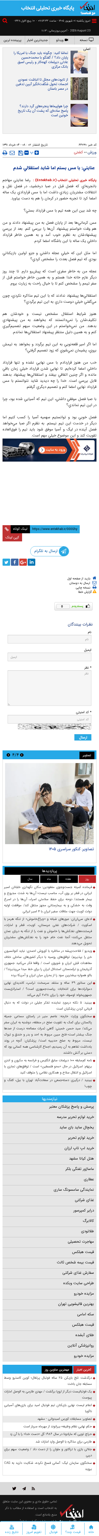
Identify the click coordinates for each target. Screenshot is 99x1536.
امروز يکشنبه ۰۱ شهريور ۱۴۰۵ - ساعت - (63, 21)
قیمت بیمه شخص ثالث (75, 1262)
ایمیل (87, 650)
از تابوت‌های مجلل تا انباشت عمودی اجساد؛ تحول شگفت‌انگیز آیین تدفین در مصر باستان (42, 84)
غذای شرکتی (84, 1200)
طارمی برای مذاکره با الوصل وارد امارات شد (64, 1441)
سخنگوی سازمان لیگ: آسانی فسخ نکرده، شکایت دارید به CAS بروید (48, 1466)
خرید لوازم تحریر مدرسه (75, 1117)
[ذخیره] (20, 153)
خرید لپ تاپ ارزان (79, 1148)
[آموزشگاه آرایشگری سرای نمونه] (49, 508)
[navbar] (94, 21)
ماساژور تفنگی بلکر (79, 1169)
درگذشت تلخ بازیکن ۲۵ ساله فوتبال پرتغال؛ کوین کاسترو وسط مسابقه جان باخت (48, 1381)
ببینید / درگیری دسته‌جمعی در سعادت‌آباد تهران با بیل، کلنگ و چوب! (48, 1083)
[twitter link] (14, 1488)
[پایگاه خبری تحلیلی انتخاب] (87, 7)
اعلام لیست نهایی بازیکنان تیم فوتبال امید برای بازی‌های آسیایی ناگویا (48, 1408)
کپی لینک (12, 537)
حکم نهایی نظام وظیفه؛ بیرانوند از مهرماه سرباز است (57, 1426)
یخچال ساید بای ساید (76, 1127)
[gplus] (23, 562)
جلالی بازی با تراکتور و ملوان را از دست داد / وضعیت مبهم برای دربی (48, 1452)
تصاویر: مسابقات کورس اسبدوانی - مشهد (64, 1418)
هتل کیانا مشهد (81, 1158)
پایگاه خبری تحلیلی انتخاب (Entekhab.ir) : (64, 180)
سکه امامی (85, 1314)
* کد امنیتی (83, 712)
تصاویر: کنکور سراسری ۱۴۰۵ (71, 849)
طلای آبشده (84, 1335)
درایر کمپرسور (83, 1210)
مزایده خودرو (84, 1294)
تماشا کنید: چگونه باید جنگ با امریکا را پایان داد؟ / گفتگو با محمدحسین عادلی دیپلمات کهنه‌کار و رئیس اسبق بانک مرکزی (41, 60)
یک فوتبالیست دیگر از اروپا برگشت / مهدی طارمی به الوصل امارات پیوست (48, 1394)
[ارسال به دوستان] (12, 153)
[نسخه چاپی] (5, 153)
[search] (6, 21)
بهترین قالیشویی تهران (76, 1304)
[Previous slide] (22, 754)
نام (89, 632)
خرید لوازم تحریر (81, 1138)
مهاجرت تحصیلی (81, 1242)
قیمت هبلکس (83, 1252)
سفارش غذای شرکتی (78, 1273)
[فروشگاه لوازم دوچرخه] (49, 479)
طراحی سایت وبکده (78, 1283)
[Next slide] (8, 754)
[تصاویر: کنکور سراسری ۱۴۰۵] (49, 803)
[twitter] (6, 562)
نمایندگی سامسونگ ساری (74, 1190)
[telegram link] (24, 1488)
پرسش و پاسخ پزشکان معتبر (71, 1107)
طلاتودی (87, 1231)
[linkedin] (31, 562)
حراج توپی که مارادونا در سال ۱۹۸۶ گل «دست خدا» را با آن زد (51, 1434)
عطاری (89, 1179)
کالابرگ (88, 1221)
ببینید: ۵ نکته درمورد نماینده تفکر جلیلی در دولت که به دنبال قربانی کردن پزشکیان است (48, 1005)
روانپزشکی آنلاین (81, 1345)
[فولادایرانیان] (49, 450)
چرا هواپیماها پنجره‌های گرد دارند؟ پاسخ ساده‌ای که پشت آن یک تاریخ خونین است (43, 111)
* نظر (87, 667)
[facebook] (15, 562)
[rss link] (33, 1488)
